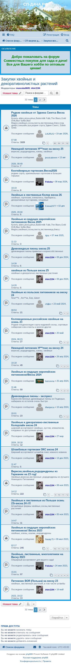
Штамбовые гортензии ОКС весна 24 (34, 449)
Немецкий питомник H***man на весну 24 (37, 347)
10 (59, 495)
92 (67, 143)
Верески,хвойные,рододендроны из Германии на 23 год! (34, 473)
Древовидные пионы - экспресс (31, 396)
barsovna (49, 381)
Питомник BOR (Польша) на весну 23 (34, 580)
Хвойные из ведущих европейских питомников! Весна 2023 (33, 529)
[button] (44, 99)
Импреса (49, 407)
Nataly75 (49, 539)
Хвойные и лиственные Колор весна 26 (36, 194)
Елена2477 (50, 206)
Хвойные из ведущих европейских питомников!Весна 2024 (33, 373)
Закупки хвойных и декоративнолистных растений (29, 81)
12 (67, 495)
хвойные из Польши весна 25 (30, 270)
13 (67, 549)
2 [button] (40, 100)
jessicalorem (51, 157)
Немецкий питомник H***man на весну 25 (37, 148)
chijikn (48, 304)
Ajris (47, 235)
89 (55, 143)
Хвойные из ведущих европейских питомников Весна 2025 (33, 221)
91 (63, 143)
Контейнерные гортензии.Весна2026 (34, 170)
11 (63, 495)
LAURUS (49, 134)
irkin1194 (35, 88)
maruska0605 (23, 88)
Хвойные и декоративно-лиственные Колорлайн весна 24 (35, 424)
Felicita (49, 182)
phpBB (29, 654)
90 (59, 143)
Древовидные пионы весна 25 (30, 248)
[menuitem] (10, 34)
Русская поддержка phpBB (35, 658)
